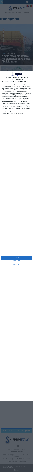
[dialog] (16, 236)
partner (10, 81)
